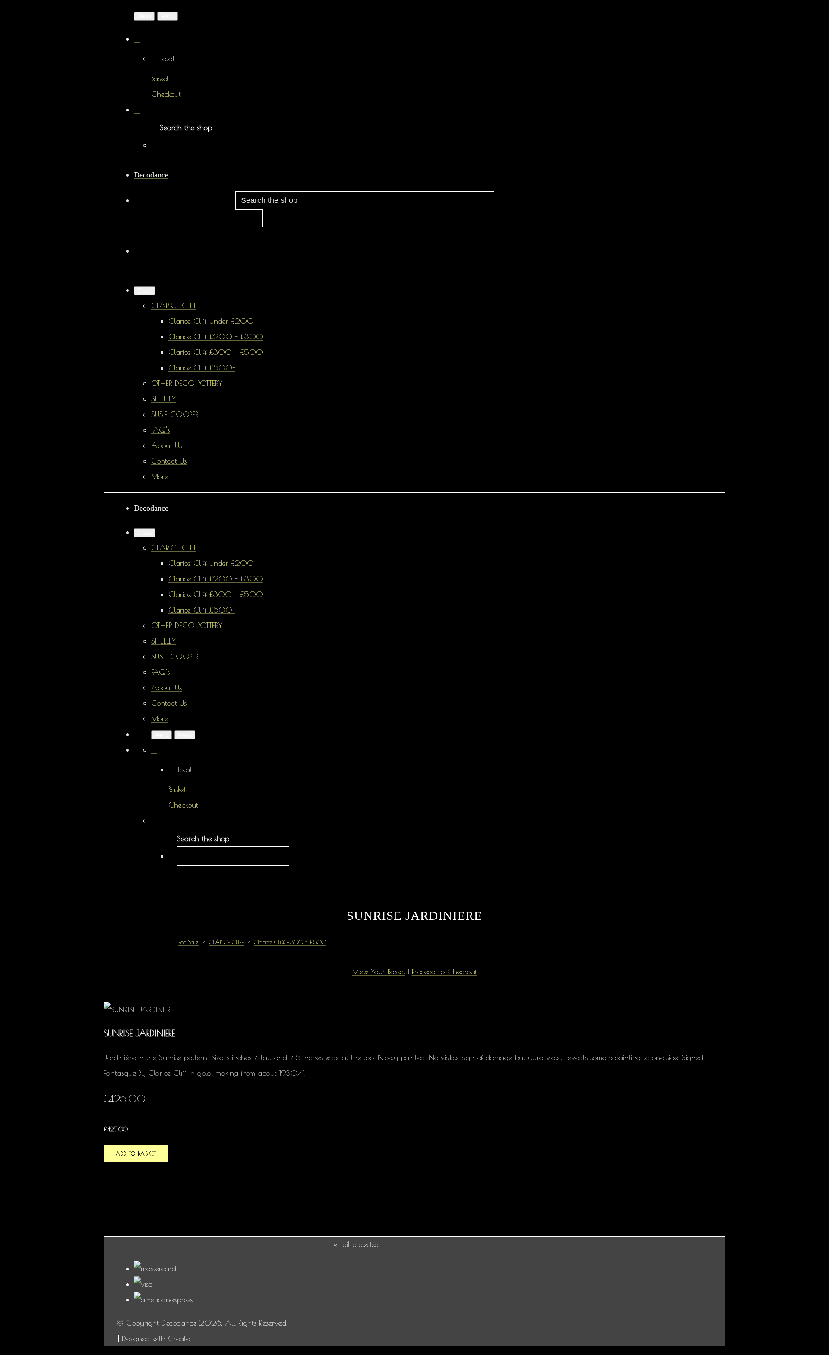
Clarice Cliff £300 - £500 (215, 352)
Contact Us (169, 460)
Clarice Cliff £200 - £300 (215, 336)
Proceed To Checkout (444, 971)
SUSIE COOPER (175, 414)
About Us (166, 445)
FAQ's (160, 429)
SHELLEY (163, 398)
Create (179, 1338)
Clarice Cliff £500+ (201, 367)
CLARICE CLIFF (173, 305)
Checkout (166, 93)
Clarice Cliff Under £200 (211, 320)
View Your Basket (378, 971)
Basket (160, 78)
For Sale (188, 942)
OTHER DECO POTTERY (186, 383)
